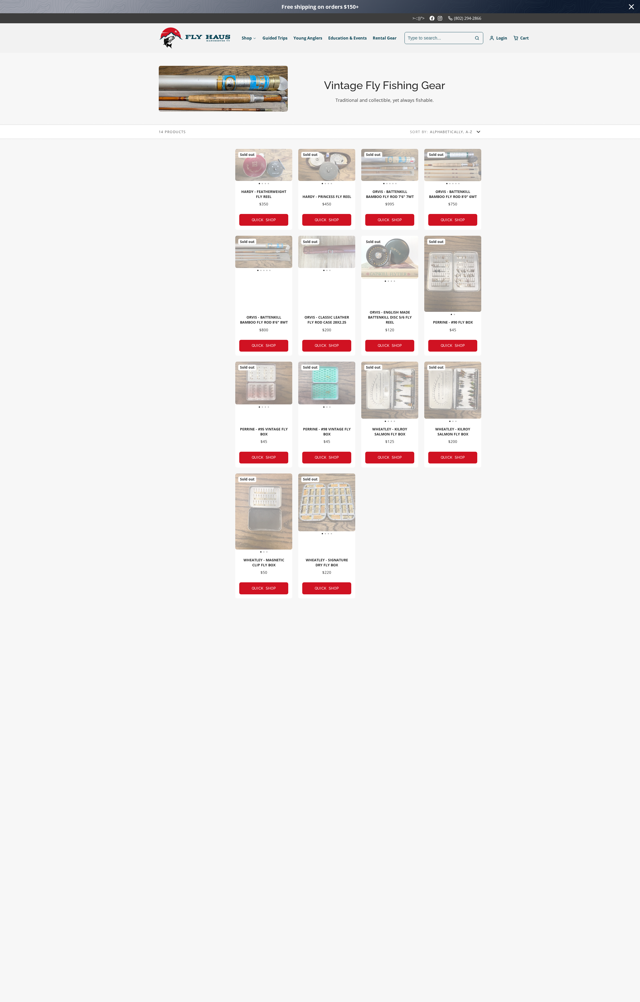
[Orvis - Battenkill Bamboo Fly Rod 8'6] (241, 254)
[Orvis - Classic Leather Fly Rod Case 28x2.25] (307, 254)
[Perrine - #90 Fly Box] (438, 276)
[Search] (477, 38)
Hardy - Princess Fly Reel (326, 189)
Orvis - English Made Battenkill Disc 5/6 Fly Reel (389, 296)
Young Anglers (308, 38)
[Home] (196, 38)
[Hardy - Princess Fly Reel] (305, 167)
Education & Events (347, 38)
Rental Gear (384, 38)
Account (498, 38)
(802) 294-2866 (467, 18)
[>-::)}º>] (418, 18)
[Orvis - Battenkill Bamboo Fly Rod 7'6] (367, 167)
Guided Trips (275, 38)
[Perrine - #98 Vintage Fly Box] (307, 385)
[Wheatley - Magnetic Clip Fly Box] (244, 513)
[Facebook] (432, 18)
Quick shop (264, 220)
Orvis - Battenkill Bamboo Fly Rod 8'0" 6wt (452, 189)
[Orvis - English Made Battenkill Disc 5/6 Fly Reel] (368, 259)
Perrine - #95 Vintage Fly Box (263, 414)
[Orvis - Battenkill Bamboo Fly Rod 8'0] (430, 167)
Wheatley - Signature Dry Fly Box (326, 535)
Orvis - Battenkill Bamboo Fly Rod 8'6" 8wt (263, 296)
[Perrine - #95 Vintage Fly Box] (242, 385)
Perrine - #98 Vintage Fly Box (326, 414)
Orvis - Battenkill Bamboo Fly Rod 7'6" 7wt (389, 189)
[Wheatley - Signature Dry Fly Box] (305, 504)
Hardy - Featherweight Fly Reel (263, 189)
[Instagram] (440, 18)
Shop (247, 38)
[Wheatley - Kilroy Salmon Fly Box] (368, 392)
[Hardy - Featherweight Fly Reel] (242, 167)
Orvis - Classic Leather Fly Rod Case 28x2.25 (326, 296)
